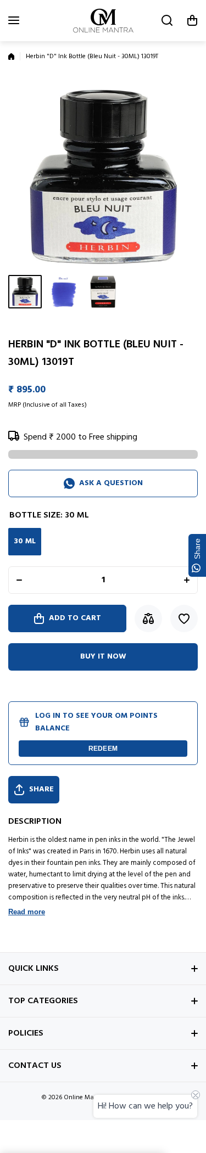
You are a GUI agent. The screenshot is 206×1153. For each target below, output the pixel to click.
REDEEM (103, 748)
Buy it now (103, 656)
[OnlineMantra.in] (103, 20)
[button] (192, 20)
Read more (26, 912)
